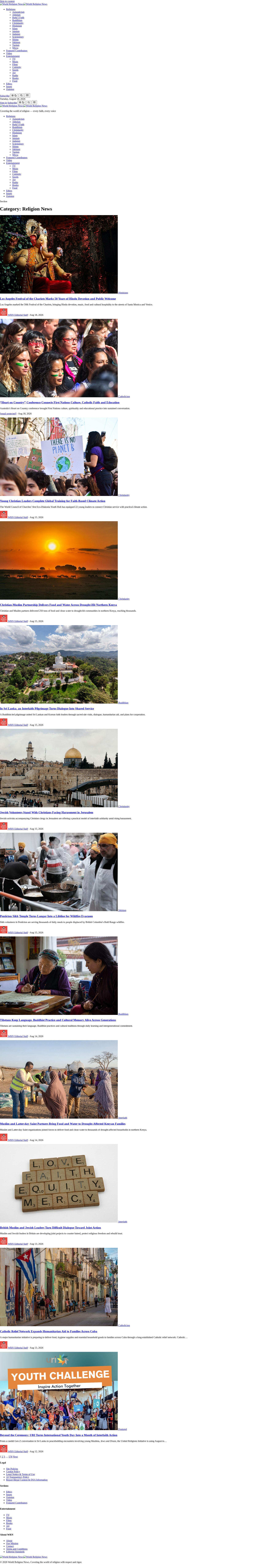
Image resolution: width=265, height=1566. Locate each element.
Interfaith (122, 1117)
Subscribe (5, 96)
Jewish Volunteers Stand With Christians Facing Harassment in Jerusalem (46, 812)
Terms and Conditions (16, 1549)
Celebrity (16, 67)
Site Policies (12, 1468)
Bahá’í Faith (18, 17)
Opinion (10, 89)
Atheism (16, 14)
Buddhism (17, 20)
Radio (15, 75)
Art (13, 72)
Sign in (3, 102)
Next (15, 1456)
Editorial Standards (15, 1551)
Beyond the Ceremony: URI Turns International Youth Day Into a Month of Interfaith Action (58, 1435)
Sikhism (16, 42)
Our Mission (12, 1543)
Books (15, 78)
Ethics (9, 83)
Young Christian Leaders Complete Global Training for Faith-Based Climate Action (52, 501)
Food (14, 81)
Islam (14, 28)
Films (15, 64)
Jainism (15, 31)
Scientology (18, 37)
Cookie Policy (13, 1471)
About (9, 1540)
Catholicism (124, 396)
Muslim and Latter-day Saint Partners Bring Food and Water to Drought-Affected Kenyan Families (62, 1123)
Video (9, 53)
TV (14, 59)
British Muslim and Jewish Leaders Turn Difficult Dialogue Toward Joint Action (50, 1227)
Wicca (15, 48)
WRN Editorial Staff (18, 315)
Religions (10, 9)
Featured (122, 1429)
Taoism (15, 45)
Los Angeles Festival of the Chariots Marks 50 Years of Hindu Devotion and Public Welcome (58, 298)
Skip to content (7, 1)
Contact (10, 1546)
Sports (15, 70)
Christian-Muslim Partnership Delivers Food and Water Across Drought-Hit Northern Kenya (58, 604)
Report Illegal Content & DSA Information (27, 1480)
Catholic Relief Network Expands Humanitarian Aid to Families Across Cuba (48, 1331)
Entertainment (13, 56)
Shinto (15, 39)
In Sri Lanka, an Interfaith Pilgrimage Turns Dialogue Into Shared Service (47, 708)
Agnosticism (18, 12)
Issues (9, 86)
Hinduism (17, 26)
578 (10, 1456)
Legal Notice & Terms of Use (20, 1474)
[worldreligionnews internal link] (23, 4)
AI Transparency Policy (17, 1477)
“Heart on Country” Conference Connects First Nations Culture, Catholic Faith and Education (59, 402)
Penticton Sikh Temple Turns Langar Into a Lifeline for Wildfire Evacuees (46, 916)
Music (15, 61)
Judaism (16, 34)
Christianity (17, 23)
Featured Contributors (16, 50)
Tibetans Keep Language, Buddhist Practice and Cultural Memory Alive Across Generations (58, 1020)
